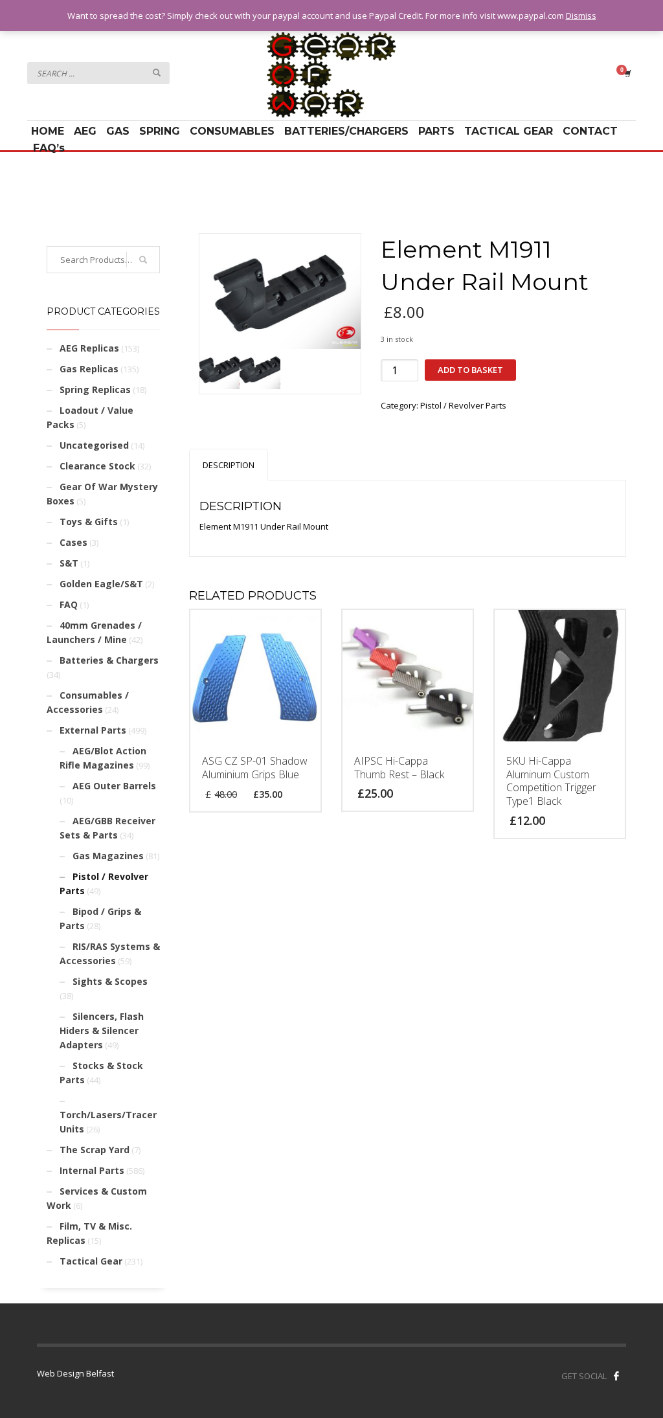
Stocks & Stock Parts (101, 1072)
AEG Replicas (89, 348)
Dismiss (581, 15)
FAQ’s (49, 148)
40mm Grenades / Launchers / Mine (94, 632)
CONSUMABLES (232, 131)
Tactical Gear (91, 1261)
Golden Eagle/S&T (101, 584)
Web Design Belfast (75, 1373)
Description (228, 465)
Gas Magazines (108, 856)
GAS (117, 131)
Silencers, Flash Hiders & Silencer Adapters (102, 1030)
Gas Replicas (89, 369)
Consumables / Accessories (88, 702)
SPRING (159, 131)
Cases (73, 542)
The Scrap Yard (94, 1149)
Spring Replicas (95, 389)
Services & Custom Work (97, 1198)
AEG (85, 131)
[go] (156, 72)
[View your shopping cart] (627, 73)
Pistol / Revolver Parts (463, 405)
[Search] (143, 259)
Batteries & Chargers (109, 660)
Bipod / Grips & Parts (100, 918)
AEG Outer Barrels (114, 786)
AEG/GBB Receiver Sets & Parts (107, 828)
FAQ (69, 604)
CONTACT (590, 131)
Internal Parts (92, 1170)
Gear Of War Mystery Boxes (102, 493)
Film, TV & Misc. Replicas (89, 1233)
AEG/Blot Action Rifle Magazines (103, 758)
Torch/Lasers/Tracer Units (108, 1122)
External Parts (93, 730)
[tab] (228, 464)
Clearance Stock (97, 466)
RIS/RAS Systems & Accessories (110, 953)
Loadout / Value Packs (90, 417)
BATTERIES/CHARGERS (346, 131)
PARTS (436, 131)
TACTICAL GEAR (508, 131)
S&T (69, 563)
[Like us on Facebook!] (616, 1376)
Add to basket (470, 370)
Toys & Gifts (89, 521)
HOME (47, 131)
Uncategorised (94, 445)
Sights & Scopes (110, 981)
